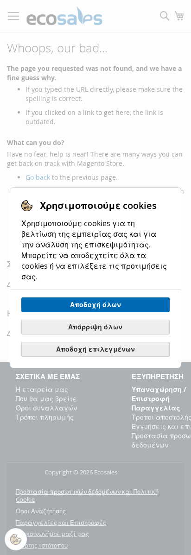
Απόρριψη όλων (95, 326)
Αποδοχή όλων (95, 304)
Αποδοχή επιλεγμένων (95, 349)
